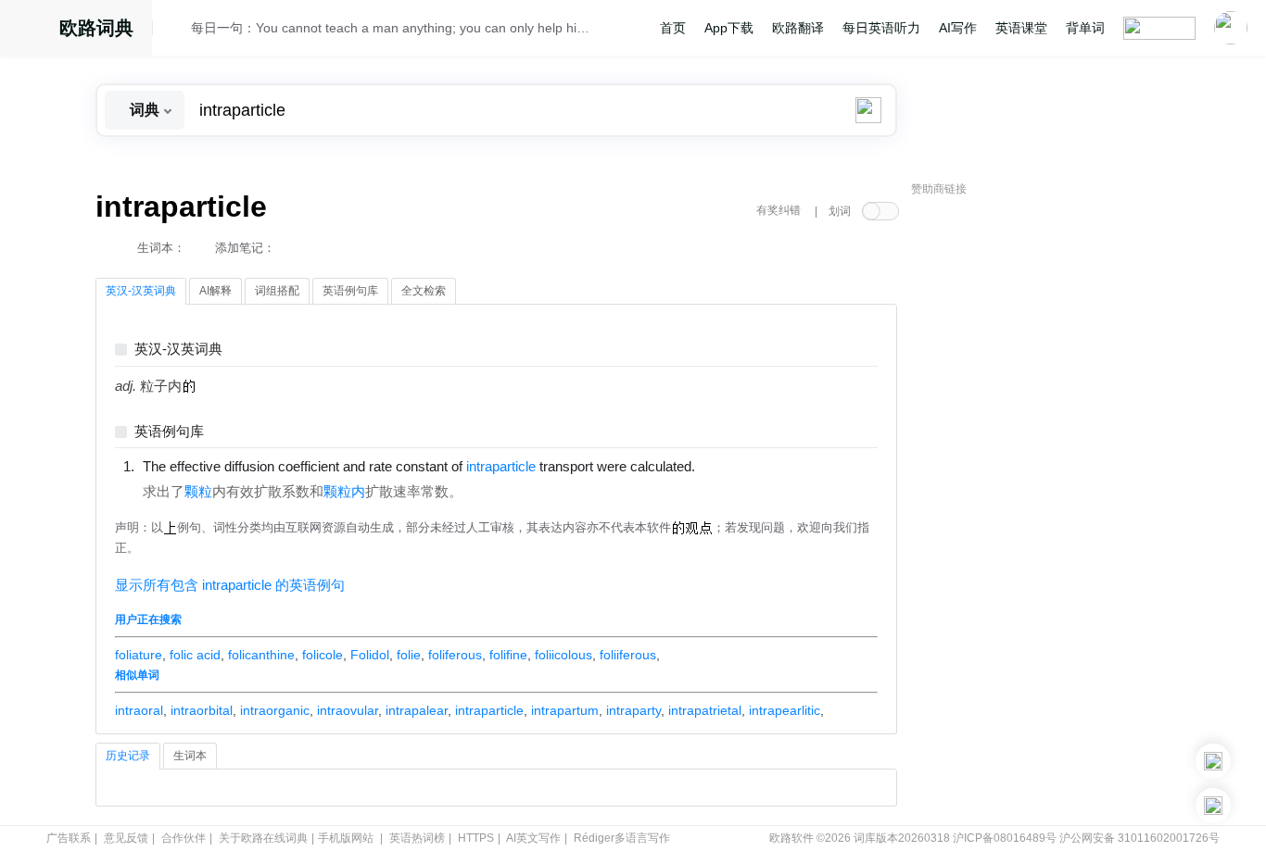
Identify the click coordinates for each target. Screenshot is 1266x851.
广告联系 (68, 838)
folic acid (195, 654)
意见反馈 (126, 838)
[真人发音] (726, 465)
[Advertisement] (1050, 486)
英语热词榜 (417, 838)
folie (409, 654)
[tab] (140, 292)
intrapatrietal (704, 710)
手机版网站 (345, 838)
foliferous (455, 654)
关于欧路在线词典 (263, 838)
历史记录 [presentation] (128, 755)
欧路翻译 (798, 27)
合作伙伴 (183, 838)
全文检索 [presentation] (423, 290)
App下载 (728, 27)
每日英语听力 (881, 27)
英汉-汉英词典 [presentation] (141, 290)
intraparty (633, 710)
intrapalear (417, 710)
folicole (322, 654)
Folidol (369, 654)
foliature (138, 654)
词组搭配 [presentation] (277, 290)
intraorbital (202, 710)
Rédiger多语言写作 (622, 838)
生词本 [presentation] (190, 755)
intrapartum (565, 710)
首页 (673, 27)
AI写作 (958, 27)
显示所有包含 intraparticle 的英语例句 (230, 585)
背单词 (1085, 27)
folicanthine (261, 654)
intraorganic (275, 710)
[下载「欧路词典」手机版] (1213, 761)
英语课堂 (1021, 27)
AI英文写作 (533, 838)
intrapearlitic (784, 710)
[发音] (177, 30)
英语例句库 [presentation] (350, 290)
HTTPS (476, 838)
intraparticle (489, 710)
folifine (508, 654)
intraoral (139, 710)
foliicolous (563, 654)
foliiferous (628, 654)
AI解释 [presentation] (215, 290)
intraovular (347, 710)
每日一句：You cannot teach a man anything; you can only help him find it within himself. (394, 27)
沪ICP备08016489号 (1005, 838)
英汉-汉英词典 (178, 350)
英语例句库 (169, 432)
